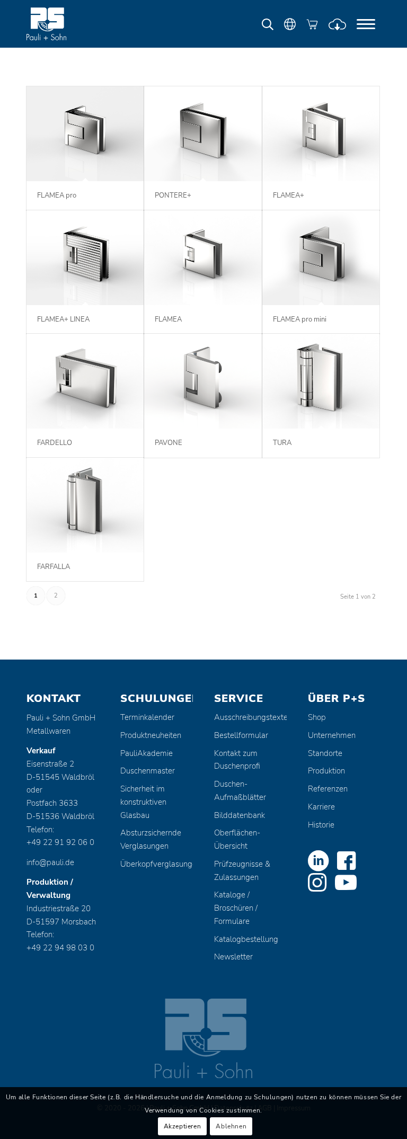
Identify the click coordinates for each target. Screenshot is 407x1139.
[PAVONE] (202, 381)
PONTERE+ (173, 195)
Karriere (321, 807)
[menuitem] (366, 24)
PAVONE (168, 443)
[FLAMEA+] (320, 133)
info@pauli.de (50, 862)
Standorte (325, 753)
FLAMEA (168, 319)
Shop (317, 717)
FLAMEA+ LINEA (63, 319)
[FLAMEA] (202, 257)
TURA (282, 443)
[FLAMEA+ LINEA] (85, 257)
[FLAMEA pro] (85, 133)
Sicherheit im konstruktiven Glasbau (143, 802)
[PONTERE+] (202, 133)
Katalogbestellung (246, 939)
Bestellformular (241, 735)
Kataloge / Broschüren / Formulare (236, 908)
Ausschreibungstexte (250, 717)
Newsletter (233, 956)
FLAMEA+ (288, 195)
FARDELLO (54, 443)
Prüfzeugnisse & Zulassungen (242, 871)
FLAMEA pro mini (299, 319)
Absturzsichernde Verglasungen (150, 839)
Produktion (326, 771)
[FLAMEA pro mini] (320, 257)
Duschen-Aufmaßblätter (240, 791)
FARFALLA (53, 567)
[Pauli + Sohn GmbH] (66, 24)
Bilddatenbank (239, 815)
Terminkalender (147, 717)
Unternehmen (332, 735)
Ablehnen (231, 1126)
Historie (321, 825)
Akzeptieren (182, 1126)
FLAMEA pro (56, 195)
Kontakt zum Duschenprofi (237, 760)
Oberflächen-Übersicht (237, 839)
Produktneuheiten (150, 735)
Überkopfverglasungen (156, 864)
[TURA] (320, 381)
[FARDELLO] (85, 381)
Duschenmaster (147, 771)
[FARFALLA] (85, 505)
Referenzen (328, 789)
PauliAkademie (146, 753)
